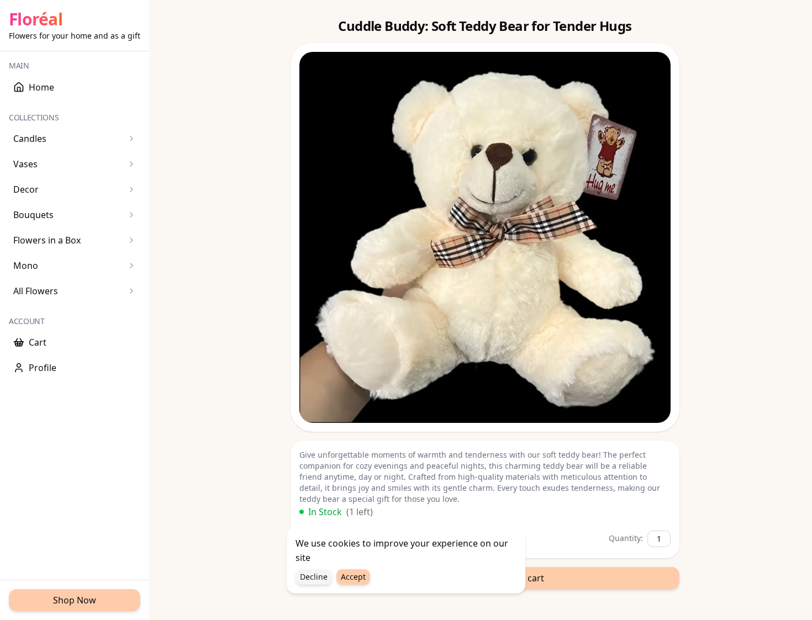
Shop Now (74, 600)
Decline (314, 576)
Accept (353, 576)
